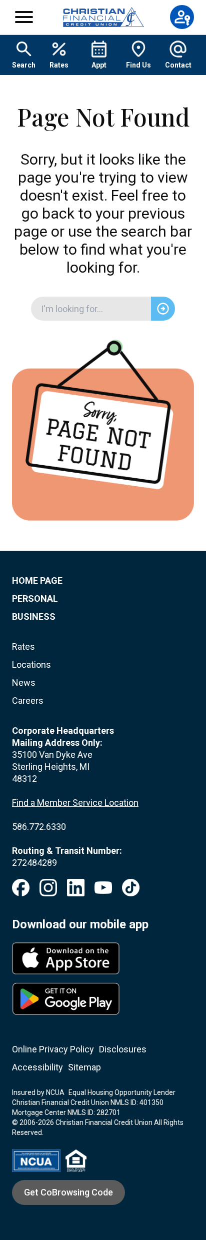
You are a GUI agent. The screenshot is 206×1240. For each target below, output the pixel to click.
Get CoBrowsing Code (68, 1192)
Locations (31, 664)
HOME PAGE (37, 580)
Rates (23, 646)
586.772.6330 (39, 826)
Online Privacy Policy (53, 1049)
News (24, 682)
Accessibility (37, 1067)
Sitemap (84, 1067)
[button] (24, 17)
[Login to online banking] (182, 17)
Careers (28, 700)
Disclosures (122, 1049)
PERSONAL (35, 598)
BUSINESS (34, 616)
